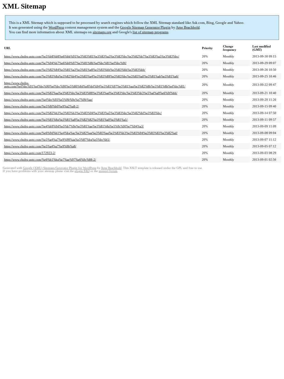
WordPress (56, 27)
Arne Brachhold (188, 27)
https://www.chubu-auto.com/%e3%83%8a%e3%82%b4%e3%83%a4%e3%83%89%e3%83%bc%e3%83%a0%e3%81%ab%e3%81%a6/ (91, 76)
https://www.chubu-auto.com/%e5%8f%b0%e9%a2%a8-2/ (41, 106)
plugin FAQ (82, 171)
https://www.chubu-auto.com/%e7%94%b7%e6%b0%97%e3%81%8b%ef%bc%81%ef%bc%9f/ (65, 63)
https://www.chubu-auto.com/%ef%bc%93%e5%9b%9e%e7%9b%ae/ (48, 99)
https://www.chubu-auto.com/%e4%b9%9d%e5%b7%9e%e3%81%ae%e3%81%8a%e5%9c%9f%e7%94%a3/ (74, 126)
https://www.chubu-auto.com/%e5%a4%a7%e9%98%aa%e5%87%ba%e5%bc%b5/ (57, 139)
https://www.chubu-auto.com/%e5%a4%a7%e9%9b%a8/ (40, 146)
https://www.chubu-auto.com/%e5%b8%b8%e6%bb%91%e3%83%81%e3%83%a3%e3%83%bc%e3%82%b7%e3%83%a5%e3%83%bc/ (91, 56)
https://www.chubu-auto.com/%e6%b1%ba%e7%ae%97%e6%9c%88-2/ (50, 159)
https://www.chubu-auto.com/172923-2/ (29, 153)
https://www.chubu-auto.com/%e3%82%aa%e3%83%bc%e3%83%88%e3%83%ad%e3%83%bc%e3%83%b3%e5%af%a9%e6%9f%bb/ (90, 93)
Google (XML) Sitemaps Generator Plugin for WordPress (59, 168)
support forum (108, 171)
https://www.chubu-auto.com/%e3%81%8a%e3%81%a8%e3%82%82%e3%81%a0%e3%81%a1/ (66, 119)
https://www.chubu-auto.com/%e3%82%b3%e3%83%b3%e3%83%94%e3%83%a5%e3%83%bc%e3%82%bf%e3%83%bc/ (83, 113)
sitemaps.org (102, 32)
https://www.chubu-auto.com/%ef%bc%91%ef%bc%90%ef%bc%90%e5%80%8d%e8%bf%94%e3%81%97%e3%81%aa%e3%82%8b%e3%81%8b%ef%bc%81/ (94, 84)
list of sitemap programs (150, 32)
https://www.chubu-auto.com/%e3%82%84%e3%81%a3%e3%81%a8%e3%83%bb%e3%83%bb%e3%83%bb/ (74, 69)
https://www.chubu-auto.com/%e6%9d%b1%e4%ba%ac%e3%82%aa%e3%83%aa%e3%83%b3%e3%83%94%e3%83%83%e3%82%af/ (91, 133)
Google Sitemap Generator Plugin (145, 27)
